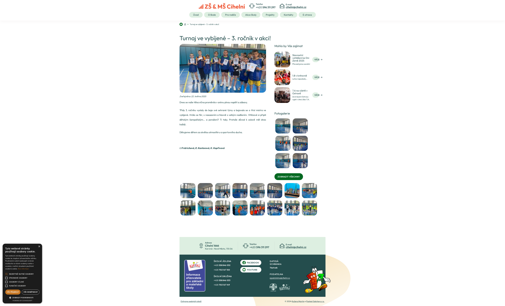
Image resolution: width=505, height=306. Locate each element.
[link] (183, 24)
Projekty (270, 14)
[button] (22, 297)
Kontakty (288, 14)
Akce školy (250, 14)
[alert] (22, 273)
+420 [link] (222, 265)
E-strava (307, 14)
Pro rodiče (230, 14)
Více (317, 59)
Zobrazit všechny (289, 176)
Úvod (196, 14)
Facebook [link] (253, 262)
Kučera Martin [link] (298, 301)
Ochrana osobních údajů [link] (191, 301)
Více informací (23, 269)
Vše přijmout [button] (13, 292)
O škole (212, 14)
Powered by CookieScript (22, 301)
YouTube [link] (252, 269)
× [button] (39, 247)
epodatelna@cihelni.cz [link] (280, 278)
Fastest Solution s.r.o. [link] (315, 301)
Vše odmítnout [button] (31, 292)
